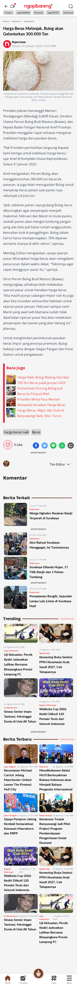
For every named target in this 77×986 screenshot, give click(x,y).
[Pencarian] (71, 6)
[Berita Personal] (38, 973)
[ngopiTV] (12, 6)
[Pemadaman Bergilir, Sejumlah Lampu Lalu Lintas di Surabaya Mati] (15, 597)
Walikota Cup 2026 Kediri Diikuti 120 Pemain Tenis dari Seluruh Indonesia (17, 883)
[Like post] (8, 444)
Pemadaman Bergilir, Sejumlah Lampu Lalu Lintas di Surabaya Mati (50, 601)
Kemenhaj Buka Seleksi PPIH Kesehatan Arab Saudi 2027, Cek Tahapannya (55, 879)
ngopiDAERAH (23, 12)
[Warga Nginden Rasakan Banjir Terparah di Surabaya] (15, 514)
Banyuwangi (45, 815)
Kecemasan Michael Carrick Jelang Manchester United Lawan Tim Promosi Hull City (18, 780)
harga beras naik (16, 432)
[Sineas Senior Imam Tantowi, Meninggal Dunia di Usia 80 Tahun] (21, 689)
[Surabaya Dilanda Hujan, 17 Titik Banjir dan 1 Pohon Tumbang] (15, 568)
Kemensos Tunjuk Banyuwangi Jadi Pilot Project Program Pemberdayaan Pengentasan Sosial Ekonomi (54, 831)
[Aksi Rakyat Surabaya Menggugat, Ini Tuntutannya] (15, 543)
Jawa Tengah (10, 815)
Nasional (38, 12)
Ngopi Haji (44, 653)
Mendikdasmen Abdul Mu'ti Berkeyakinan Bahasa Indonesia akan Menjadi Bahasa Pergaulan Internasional (55, 780)
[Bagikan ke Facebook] (36, 446)
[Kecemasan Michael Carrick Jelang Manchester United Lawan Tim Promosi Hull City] (21, 753)
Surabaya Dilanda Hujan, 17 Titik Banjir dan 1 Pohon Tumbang (48, 572)
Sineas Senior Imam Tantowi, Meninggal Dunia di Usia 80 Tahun (20, 716)
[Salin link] (71, 446)
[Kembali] (6, 6)
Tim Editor (57, 464)
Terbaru (8, 12)
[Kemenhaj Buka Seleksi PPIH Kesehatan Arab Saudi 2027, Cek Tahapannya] (56, 634)
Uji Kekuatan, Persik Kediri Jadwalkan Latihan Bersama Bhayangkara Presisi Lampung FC (18, 664)
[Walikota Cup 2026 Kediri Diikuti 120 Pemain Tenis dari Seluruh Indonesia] (56, 687)
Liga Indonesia (11, 650)
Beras (36, 432)
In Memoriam (10, 707)
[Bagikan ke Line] (53, 446)
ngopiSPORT (53, 12)
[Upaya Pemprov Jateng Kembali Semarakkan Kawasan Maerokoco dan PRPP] (21, 802)
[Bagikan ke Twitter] (45, 446)
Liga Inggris (10, 766)
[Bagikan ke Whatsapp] (62, 446)
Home (6, 21)
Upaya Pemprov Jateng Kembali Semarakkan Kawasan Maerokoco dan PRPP (20, 826)
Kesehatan (69, 12)
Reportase (29, 21)
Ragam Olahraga (47, 705)
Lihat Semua (67, 618)
